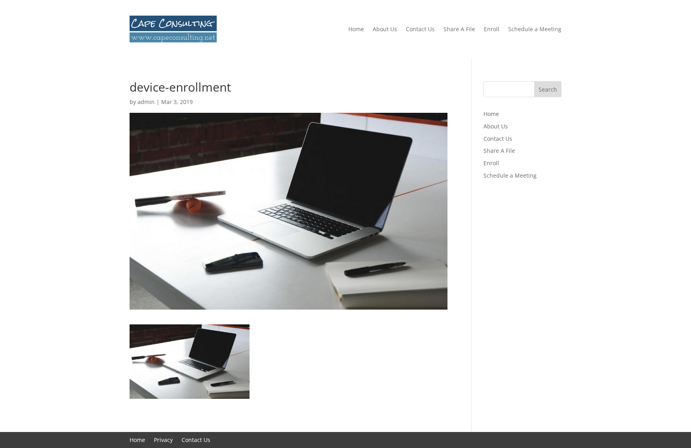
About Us (385, 29)
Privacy (163, 440)
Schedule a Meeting (534, 29)
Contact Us (420, 29)
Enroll (491, 29)
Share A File (459, 29)
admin (146, 102)
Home (356, 29)
